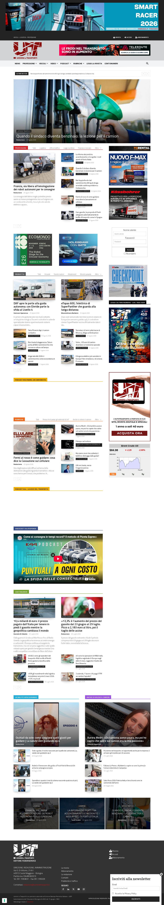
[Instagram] (84, 889)
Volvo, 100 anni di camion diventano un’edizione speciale (88, 343)
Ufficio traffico (55, 148)
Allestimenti (72, 274)
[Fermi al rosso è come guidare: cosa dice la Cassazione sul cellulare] (67, 200)
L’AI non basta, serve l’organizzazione (83, 466)
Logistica (43, 148)
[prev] (143, 73)
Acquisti (47, 274)
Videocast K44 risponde (25, 528)
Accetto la (125, 893)
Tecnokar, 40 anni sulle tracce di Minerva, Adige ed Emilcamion (88, 331)
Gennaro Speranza (23, 140)
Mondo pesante (23, 131)
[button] (147, 63)
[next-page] (19, 226)
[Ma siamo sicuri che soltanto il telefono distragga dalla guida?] (67, 456)
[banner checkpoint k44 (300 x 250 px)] (128, 296)
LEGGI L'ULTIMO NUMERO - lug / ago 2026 (127, 302)
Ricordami (131, 253)
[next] (147, 73)
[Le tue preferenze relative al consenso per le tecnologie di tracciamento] (4, 900)
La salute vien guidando (26, 697)
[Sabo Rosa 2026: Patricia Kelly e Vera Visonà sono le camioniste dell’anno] (93, 785)
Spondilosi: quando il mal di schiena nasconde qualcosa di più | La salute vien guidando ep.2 (55, 781)
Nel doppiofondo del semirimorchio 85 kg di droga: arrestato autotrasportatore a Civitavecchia (87, 184)
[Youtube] (78, 889)
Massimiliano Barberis (69, 313)
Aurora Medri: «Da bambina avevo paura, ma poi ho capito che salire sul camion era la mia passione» (89, 428)
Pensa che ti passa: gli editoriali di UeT (56, 419)
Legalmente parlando (83, 205)
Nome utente (129, 230)
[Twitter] (73, 889)
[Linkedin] (68, 889)
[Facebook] (63, 889)
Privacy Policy (130, 893)
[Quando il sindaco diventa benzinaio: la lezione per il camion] (67, 171)
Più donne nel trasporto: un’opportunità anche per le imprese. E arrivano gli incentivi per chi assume (127, 751)
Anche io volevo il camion (82, 419)
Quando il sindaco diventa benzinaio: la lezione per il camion (89, 169)
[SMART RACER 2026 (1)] (82, 29)
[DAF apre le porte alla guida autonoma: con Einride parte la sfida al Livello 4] (82, 111)
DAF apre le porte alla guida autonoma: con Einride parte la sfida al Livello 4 (81, 136)
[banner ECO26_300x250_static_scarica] (33, 264)
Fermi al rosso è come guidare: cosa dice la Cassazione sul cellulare (87, 199)
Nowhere (30, 902)
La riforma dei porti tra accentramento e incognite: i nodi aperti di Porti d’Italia (88, 157)
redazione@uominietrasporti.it (36, 884)
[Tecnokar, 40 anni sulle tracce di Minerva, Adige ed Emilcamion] (67, 333)
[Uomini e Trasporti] (36, 50)
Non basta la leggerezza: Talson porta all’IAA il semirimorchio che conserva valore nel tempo (40, 345)
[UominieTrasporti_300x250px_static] (128, 218)
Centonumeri (21, 592)
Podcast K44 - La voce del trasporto (31, 489)
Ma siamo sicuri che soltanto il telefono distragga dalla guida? (87, 454)
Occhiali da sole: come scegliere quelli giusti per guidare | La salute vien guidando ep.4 (43, 739)
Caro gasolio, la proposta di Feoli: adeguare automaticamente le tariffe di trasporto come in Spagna (89, 215)
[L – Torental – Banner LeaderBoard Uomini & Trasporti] (129, 150)
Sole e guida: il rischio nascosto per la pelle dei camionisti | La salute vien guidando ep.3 (54, 751)
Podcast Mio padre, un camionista (30, 379)
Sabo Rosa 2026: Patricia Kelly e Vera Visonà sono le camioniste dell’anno (123, 781)
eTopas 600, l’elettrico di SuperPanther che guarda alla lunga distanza (53, 73)
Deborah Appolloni (94, 744)
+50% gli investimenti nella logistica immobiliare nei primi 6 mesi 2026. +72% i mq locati (41, 676)
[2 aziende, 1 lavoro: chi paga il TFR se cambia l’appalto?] (67, 676)
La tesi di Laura (81, 459)
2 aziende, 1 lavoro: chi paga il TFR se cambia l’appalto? (89, 674)
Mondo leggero (81, 364)
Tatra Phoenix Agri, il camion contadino (38, 331)
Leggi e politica (69, 148)
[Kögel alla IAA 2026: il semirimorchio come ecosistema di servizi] (20, 359)
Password (129, 237)
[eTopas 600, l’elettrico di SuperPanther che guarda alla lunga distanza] (82, 289)
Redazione (18, 193)
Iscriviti (135, 899)
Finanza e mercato (84, 148)
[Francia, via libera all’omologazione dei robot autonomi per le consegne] (34, 168)
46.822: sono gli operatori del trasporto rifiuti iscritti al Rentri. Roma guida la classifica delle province (39, 659)
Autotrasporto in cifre (36, 666)
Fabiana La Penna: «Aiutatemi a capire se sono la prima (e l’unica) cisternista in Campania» (125, 766)
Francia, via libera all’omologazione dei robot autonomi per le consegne (34, 187)
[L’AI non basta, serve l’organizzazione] (67, 468)
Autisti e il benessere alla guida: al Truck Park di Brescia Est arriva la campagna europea (53, 766)
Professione (20, 148)
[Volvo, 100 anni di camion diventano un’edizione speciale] (67, 345)
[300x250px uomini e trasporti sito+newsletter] (128, 184)
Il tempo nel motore (83, 441)
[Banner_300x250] (78, 264)
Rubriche (19, 419)
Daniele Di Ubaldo (20, 634)
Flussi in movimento (36, 682)
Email (114, 884)
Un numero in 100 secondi (85, 679)
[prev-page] (15, 226)
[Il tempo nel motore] (67, 444)
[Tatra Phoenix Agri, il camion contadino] (20, 333)
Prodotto (19, 274)
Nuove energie (67, 616)
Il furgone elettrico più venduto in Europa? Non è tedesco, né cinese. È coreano (89, 359)
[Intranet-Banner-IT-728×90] (104, 54)
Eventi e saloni (59, 274)
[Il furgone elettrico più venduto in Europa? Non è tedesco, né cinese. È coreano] (67, 359)
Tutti (34, 148)
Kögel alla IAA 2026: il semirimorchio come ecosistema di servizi (41, 359)
